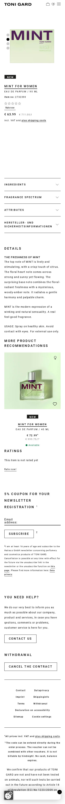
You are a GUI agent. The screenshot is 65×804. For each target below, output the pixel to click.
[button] (47, 4)
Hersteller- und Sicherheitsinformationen (28, 224)
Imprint (20, 697)
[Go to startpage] (17, 5)
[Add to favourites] (55, 404)
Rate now (9, 107)
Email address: (11, 521)
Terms (21, 703)
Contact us (20, 638)
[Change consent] (8, 795)
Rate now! (10, 469)
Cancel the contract (31, 666)
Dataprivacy (41, 690)
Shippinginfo (41, 697)
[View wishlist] (53, 4)
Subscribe (19, 534)
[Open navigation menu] (59, 4)
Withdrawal (40, 703)
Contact (21, 690)
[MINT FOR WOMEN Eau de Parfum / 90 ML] (32, 42)
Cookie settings (41, 716)
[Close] (59, 792)
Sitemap (18, 716)
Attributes (14, 209)
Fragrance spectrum (23, 197)
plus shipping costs (34, 120)
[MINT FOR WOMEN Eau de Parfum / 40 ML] (32, 380)
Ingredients (15, 184)
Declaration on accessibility (32, 710)
